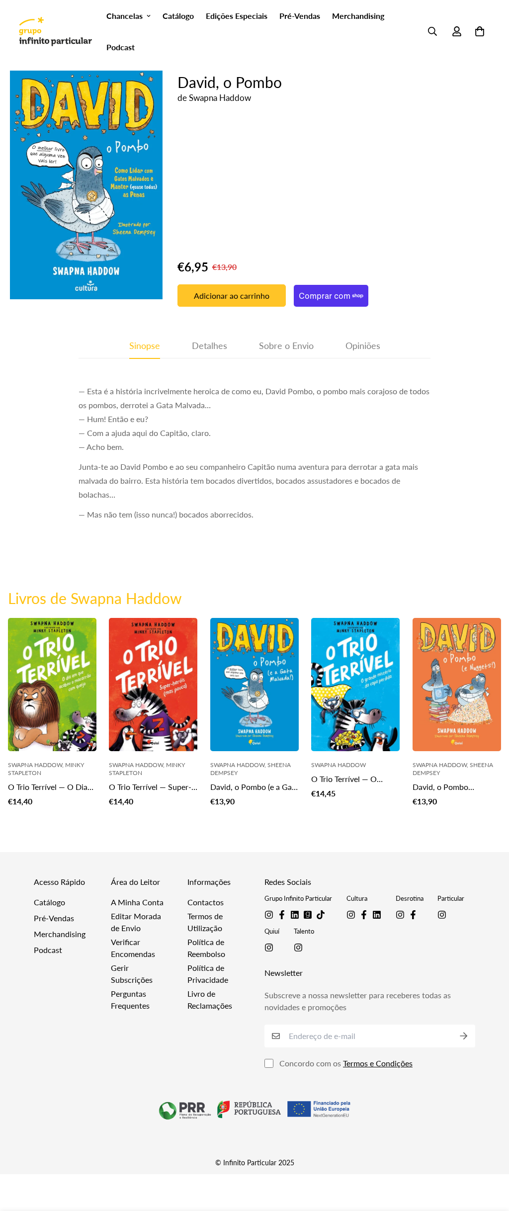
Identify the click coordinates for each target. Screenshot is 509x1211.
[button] (477, 31)
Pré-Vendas (299, 15)
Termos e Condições (378, 1063)
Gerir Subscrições (132, 973)
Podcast (120, 47)
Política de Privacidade (207, 973)
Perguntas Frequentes (130, 999)
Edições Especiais (236, 15)
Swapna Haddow (220, 97)
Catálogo (178, 15)
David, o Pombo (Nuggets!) (440, 787)
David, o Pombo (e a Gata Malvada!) (254, 787)
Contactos (205, 902)
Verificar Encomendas (133, 947)
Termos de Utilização (205, 922)
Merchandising (358, 15)
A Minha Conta (137, 902)
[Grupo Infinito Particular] (55, 31)
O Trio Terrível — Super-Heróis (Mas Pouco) (150, 787)
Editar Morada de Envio (136, 922)
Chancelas (124, 15)
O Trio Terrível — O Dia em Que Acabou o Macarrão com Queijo (47, 787)
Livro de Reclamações (209, 999)
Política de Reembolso (206, 947)
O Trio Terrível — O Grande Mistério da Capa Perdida (355, 779)
